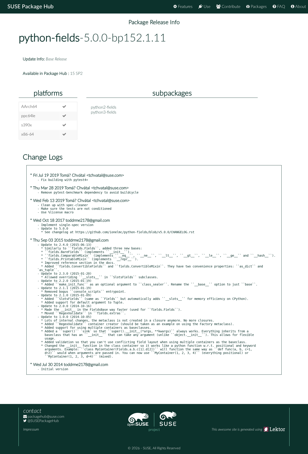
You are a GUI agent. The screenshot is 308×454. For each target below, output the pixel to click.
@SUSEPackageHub (43, 421)
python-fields (49, 38)
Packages (258, 7)
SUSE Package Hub (30, 6)
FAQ (280, 7)
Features (185, 7)
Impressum (31, 429)
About (300, 7)
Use (206, 7)
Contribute (230, 7)
